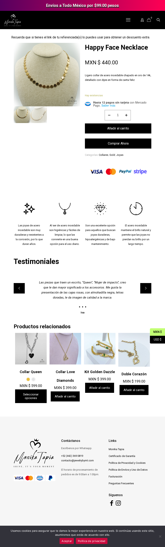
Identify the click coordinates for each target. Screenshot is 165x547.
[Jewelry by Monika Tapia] (12, 20)
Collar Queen (31, 372)
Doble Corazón (134, 374)
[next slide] (145, 288)
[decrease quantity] (109, 115)
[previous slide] (19, 288)
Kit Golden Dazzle (100, 372)
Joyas (119, 154)
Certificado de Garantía (122, 456)
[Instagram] (118, 504)
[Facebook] (112, 504)
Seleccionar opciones (31, 396)
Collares (103, 154)
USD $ (155, 339)
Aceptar (67, 541)
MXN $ (156, 332)
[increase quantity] (126, 115)
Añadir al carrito (118, 128)
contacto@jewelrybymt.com (77, 460)
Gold (112, 154)
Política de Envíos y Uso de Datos (128, 469)
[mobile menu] (128, 19)
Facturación (115, 476)
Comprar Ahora (118, 143)
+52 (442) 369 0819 (72, 455)
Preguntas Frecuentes (121, 483)
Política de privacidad (91, 541)
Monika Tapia (116, 449)
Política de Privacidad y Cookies (127, 462)
